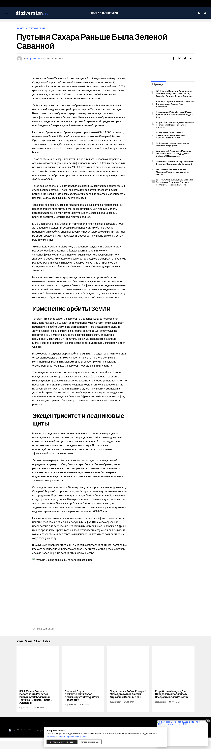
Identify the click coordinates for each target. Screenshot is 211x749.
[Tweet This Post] (179, 58)
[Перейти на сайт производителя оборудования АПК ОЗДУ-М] (182, 733)
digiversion (33, 58)
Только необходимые (90, 742)
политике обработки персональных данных (67, 736)
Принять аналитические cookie (62, 742)
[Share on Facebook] (173, 58)
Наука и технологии (104, 12)
